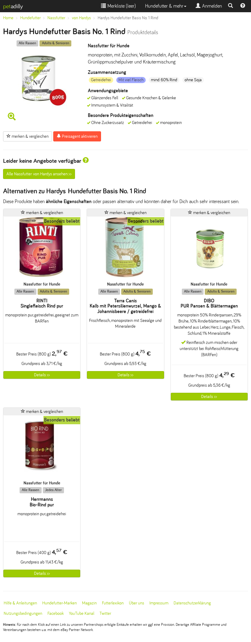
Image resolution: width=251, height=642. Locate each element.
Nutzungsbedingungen (23, 613)
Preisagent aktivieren (79, 136)
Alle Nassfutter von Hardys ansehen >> (39, 174)
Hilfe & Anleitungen (20, 603)
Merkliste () (121, 6)
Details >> (42, 375)
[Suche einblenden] (230, 6)
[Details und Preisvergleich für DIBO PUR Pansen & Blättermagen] (209, 249)
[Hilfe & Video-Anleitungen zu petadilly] (243, 6)
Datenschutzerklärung (192, 603)
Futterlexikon (113, 603)
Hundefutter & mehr (164, 6)
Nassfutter (56, 18)
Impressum (158, 603)
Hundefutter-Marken (59, 603)
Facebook (55, 613)
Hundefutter (30, 18)
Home (8, 18)
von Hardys (81, 18)
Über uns (136, 603)
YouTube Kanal (81, 613)
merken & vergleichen (30, 136)
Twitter (105, 613)
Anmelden (211, 6)
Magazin (89, 603)
